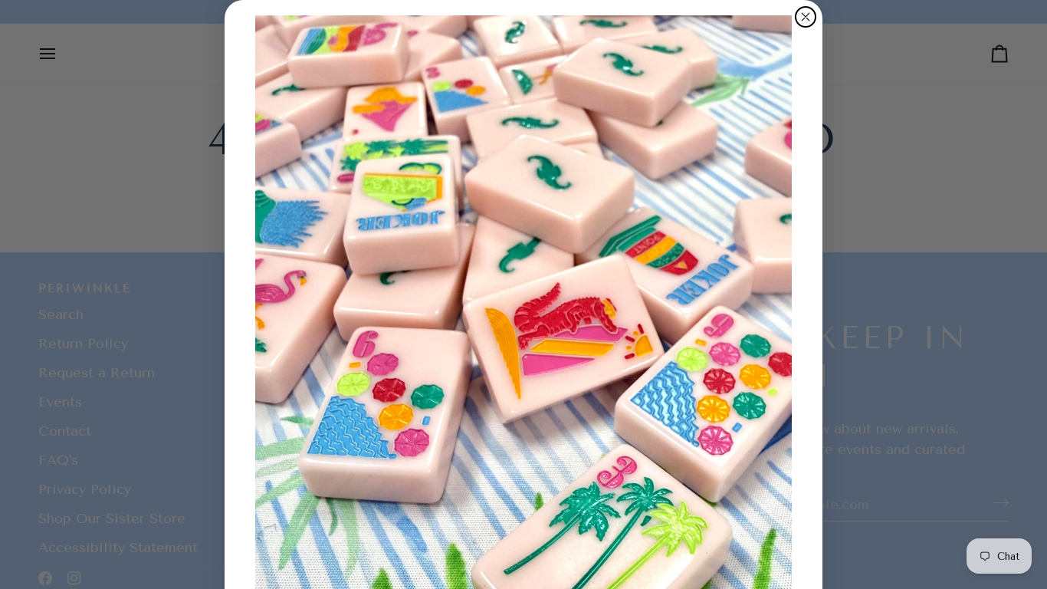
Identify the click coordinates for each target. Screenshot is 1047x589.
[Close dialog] (805, 17)
